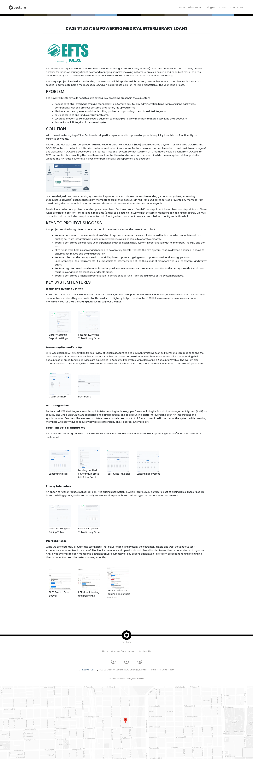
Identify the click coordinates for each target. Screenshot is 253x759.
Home (181, 7)
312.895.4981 (88, 669)
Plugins (211, 7)
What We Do (195, 7)
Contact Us (236, 7)
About (222, 7)
